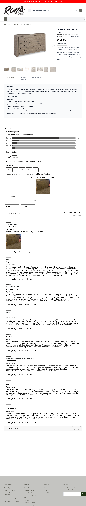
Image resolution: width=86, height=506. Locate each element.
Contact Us (47, 490)
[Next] (53, 45)
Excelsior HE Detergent (10, 503)
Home (5, 24)
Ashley (60, 36)
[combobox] (46, 19)
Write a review (74, 34)
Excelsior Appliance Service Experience (11, 493)
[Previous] (6, 45)
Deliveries (26, 497)
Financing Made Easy (10, 490)
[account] (77, 10)
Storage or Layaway (29, 502)
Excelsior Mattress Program (11, 501)
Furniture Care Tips (29, 490)
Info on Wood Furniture (30, 492)
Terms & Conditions (49, 492)
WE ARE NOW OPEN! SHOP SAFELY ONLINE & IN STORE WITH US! (43, 1)
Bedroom (10, 24)
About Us (46, 488)
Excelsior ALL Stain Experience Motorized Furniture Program (12, 497)
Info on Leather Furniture (30, 495)
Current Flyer (7, 488)
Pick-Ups (26, 500)
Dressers (16, 24)
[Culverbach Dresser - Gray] (30, 45)
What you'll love (61, 43)
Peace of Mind (27, 488)
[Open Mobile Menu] (80, 10)
